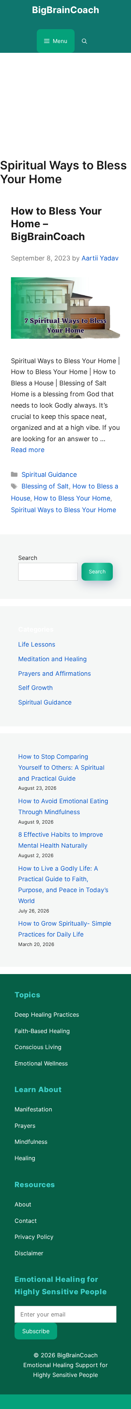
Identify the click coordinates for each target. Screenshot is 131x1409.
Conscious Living (38, 1047)
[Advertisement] (65, 102)
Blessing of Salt (45, 486)
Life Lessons (36, 644)
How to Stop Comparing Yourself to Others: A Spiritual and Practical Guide (61, 767)
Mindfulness (31, 1141)
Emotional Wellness (41, 1063)
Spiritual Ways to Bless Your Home (63, 510)
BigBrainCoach (65, 9)
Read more (27, 450)
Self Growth (35, 687)
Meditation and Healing (52, 658)
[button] (84, 41)
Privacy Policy (34, 1236)
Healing (25, 1158)
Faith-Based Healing (42, 1030)
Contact (26, 1220)
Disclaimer (29, 1252)
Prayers (25, 1125)
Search (27, 557)
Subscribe (35, 1331)
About (23, 1204)
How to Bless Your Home (72, 498)
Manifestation (33, 1109)
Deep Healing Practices (47, 1014)
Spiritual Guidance (49, 474)
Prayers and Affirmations (54, 673)
